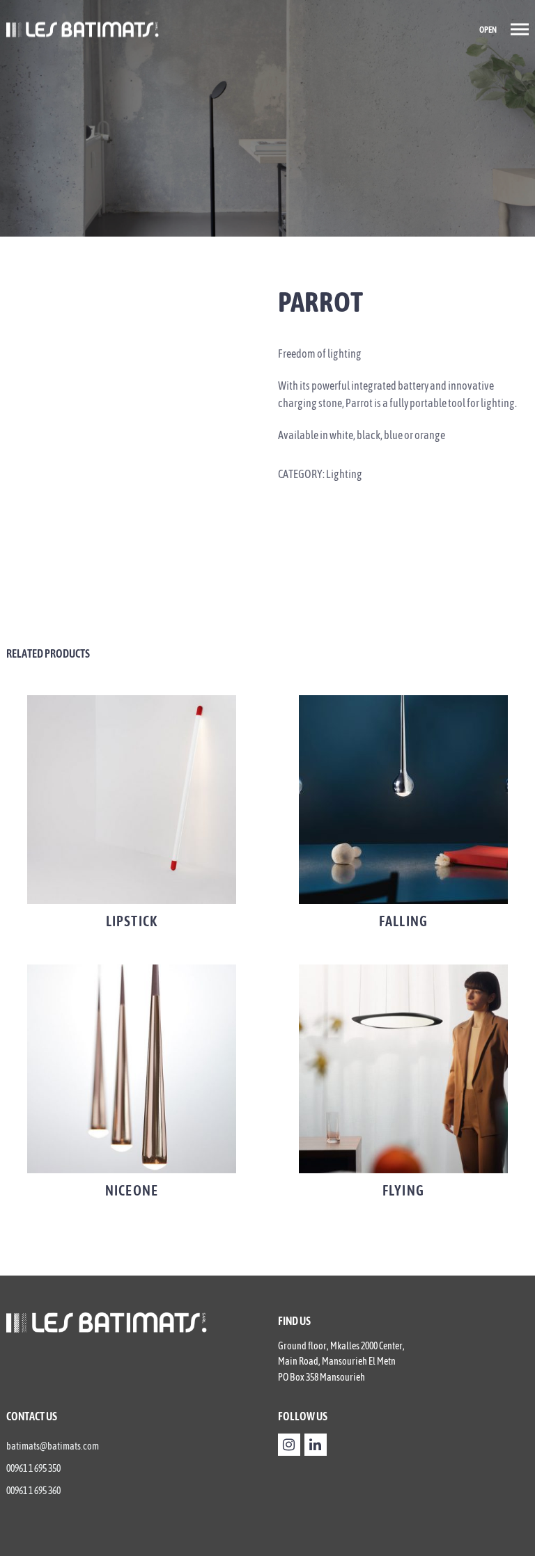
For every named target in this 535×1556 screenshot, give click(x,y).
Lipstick (131, 921)
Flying (403, 1190)
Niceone (131, 1190)
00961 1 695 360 (33, 1490)
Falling (403, 921)
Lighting (344, 474)
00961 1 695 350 (33, 1468)
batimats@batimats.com (52, 1446)
